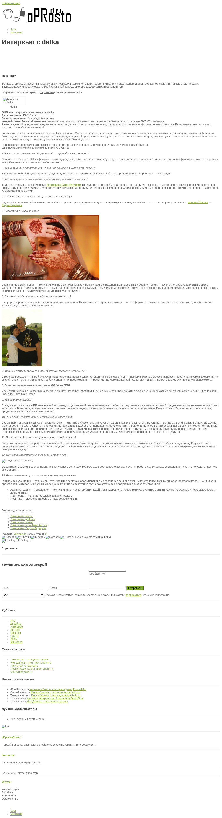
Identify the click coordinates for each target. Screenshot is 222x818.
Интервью (20, 534)
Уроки (14, 638)
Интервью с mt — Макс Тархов (28, 525)
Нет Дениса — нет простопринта (30, 662)
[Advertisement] (111, 60)
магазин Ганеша (198, 202)
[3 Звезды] (38, 537)
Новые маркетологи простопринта (31, 668)
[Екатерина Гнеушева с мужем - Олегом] (22, 365)
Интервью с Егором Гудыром (28, 528)
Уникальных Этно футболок (64, 184)
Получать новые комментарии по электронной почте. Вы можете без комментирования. (107, 595)
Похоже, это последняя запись (29, 659)
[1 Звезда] (9, 537)
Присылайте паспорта (24, 665)
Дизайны (15, 623)
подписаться (133, 595)
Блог (13, 29)
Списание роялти (21, 671)
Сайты (14, 635)
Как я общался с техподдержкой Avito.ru (55, 692)
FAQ (12, 620)
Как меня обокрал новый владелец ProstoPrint (57, 689)
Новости (15, 632)
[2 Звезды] (23, 537)
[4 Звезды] (53, 537)
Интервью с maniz (21, 516)
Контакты (16, 32)
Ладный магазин (12, 205)
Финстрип (16, 642)
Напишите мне (11, 3)
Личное (15, 629)
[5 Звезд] (66, 537)
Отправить (135, 588)
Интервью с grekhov (22, 519)
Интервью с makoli (21, 522)
